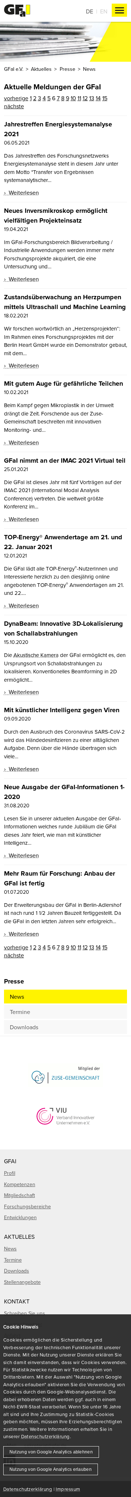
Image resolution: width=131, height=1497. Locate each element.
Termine (20, 1012)
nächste (14, 106)
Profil (9, 1173)
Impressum (68, 1489)
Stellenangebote (22, 1282)
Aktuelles (41, 69)
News (17, 997)
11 (79, 98)
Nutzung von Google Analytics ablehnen (51, 1452)
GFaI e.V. (13, 69)
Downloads (24, 1027)
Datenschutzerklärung (45, 1436)
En (103, 11)
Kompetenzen (19, 1184)
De (89, 11)
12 (85, 98)
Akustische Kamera (36, 655)
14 (98, 98)
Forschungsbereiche (27, 1206)
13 (91, 98)
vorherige (16, 98)
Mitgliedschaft (19, 1195)
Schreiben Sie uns (24, 1313)
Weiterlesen (23, 192)
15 (104, 98)
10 (73, 98)
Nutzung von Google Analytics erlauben (50, 1469)
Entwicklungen (20, 1217)
